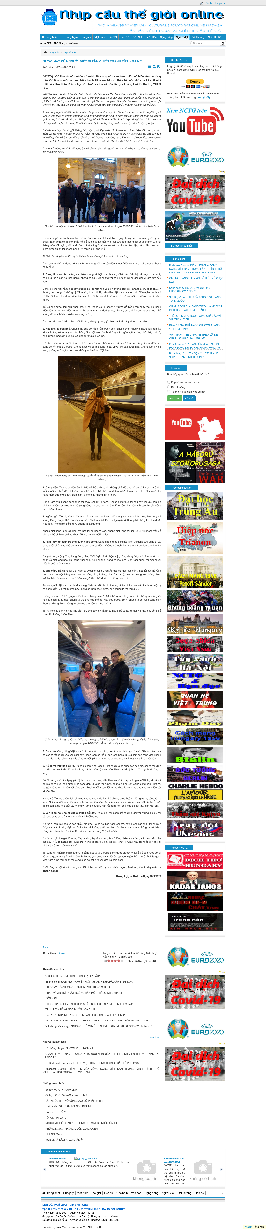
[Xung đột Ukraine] (195, 828)
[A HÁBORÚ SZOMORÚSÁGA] (195, 462)
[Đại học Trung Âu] (195, 506)
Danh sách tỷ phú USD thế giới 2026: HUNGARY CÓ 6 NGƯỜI (190, 289)
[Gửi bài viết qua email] (150, 66)
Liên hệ (199, 1193)
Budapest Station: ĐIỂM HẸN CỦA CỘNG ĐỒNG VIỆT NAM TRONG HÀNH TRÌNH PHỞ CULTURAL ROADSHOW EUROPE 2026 (101, 1070)
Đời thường (184, 1193)
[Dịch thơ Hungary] (195, 860)
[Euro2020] (195, 155)
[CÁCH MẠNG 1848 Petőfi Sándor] (195, 572)
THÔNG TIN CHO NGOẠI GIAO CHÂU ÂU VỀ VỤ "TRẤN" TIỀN (195, 317)
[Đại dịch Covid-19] (195, 191)
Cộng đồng (151, 1193)
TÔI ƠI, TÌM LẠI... (55, 1117)
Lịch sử (108, 1193)
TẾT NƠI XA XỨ (54, 1134)
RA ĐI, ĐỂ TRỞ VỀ (56, 1112)
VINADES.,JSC (92, 1227)
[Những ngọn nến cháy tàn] (195, 901)
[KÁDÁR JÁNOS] (195, 880)
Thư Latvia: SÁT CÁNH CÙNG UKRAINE (68, 1106)
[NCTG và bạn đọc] (195, 680)
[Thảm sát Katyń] (195, 810)
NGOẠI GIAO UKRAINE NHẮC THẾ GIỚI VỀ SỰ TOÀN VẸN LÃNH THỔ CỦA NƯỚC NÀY (97, 1020)
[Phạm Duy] (195, 717)
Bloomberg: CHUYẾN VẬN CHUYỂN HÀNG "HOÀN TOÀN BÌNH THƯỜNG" (193, 355)
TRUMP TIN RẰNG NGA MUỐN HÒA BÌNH (70, 1009)
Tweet (46, 947)
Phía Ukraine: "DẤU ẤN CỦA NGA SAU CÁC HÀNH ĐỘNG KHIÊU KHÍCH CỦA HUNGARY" (195, 345)
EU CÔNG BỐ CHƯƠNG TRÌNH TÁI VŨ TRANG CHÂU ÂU (78, 987)
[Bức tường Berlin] (195, 773)
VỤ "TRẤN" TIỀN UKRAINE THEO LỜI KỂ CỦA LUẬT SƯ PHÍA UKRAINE (193, 336)
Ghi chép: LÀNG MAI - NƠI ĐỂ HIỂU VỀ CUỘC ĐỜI (196, 280)
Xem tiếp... (155, 1037)
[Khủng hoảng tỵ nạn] (195, 600)
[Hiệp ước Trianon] (195, 538)
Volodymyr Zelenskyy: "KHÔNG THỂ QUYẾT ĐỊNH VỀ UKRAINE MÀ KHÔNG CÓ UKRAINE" (98, 1026)
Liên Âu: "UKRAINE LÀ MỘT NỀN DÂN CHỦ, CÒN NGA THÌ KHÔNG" (85, 1015)
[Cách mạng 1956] (195, 736)
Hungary (68, 1193)
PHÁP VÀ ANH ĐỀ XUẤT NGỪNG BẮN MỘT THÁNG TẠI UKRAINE (84, 993)
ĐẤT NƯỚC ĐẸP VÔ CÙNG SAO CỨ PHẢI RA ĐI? (74, 1101)
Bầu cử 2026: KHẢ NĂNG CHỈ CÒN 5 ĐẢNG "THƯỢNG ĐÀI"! (194, 327)
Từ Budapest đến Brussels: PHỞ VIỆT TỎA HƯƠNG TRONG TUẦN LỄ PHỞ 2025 (92, 1063)
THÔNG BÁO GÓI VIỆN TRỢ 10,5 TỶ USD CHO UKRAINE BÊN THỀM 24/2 (89, 1004)
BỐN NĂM (51, 998)
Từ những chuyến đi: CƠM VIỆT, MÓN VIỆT (70, 1048)
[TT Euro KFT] (195, 225)
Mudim (248, 1227)
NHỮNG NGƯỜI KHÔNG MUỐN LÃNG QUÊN (71, 1128)
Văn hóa (136, 1193)
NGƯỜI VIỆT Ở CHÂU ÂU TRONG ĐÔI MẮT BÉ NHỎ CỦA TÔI (81, 1123)
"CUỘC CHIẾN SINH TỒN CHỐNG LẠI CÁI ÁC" (72, 976)
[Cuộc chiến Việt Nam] (195, 644)
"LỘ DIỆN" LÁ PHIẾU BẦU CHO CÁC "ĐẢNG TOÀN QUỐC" (195, 299)
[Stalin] (195, 754)
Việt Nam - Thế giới (89, 1193)
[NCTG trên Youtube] (195, 121)
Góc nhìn (122, 1193)
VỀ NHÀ (68, 1158)
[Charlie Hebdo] (195, 791)
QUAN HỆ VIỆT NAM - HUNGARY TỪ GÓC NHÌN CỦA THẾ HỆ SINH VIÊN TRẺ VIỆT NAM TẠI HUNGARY (101, 1055)
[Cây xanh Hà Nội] (195, 662)
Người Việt (168, 1193)
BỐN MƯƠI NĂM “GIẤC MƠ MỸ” (64, 1140)
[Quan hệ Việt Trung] (195, 699)
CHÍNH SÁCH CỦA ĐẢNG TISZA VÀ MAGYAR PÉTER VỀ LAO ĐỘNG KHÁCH (195, 308)
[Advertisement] (102, 906)
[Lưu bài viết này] (159, 66)
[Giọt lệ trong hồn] (195, 921)
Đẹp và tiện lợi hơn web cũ (186, 382)
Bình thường (178, 387)
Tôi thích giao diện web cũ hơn (188, 391)
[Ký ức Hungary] (195, 623)
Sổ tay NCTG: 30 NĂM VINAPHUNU (66, 1095)
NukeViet (61, 1227)
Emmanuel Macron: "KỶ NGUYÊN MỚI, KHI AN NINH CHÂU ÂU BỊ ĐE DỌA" (89, 981)
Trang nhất (53, 1193)
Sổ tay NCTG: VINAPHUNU (61, 1089)
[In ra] (155, 66)
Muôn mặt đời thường (58, 1151)
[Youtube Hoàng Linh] (195, 423)
